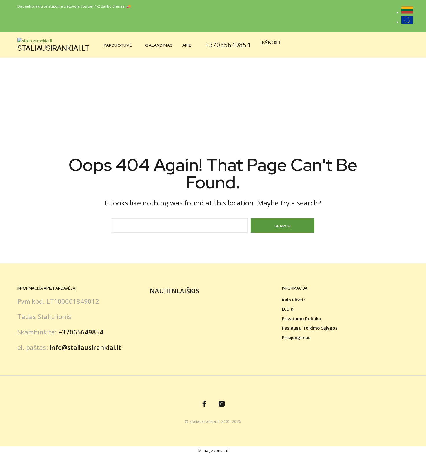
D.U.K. (288, 309)
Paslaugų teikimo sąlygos (310, 328)
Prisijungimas (296, 337)
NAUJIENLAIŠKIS (174, 290)
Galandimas (158, 45)
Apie (186, 45)
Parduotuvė (118, 45)
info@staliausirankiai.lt (85, 347)
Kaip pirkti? (293, 300)
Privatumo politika (301, 318)
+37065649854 (227, 44)
